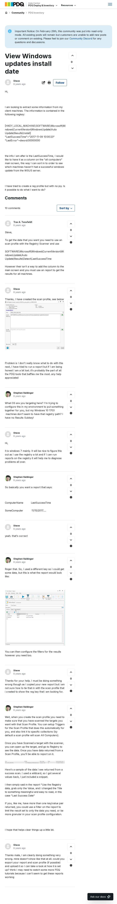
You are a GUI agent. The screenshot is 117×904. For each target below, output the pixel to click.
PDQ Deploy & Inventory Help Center (6, 12)
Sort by (64, 208)
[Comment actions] (71, 242)
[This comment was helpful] (71, 223)
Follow (60, 82)
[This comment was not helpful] (71, 236)
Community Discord (80, 38)
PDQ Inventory (36, 12)
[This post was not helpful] (72, 68)
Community (18, 12)
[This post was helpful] (72, 55)
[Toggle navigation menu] (110, 4)
